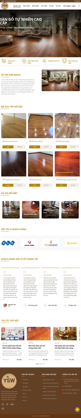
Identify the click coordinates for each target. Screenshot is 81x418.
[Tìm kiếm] (79, 6)
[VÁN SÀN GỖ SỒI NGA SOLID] (13, 125)
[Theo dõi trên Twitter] (77, 1)
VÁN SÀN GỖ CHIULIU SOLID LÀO (11, 179)
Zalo (8, 147)
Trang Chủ (17, 6)
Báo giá (19, 147)
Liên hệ (25, 400)
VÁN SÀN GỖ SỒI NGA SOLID (9, 141)
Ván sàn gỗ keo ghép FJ (49, 395)
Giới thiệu (25, 383)
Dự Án (51, 6)
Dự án (24, 393)
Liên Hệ (65, 6)
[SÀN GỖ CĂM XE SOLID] (40, 163)
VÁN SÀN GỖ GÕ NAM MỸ (36, 141)
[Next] (76, 340)
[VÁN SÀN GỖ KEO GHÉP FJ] (67, 125)
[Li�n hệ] (77, 409)
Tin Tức (58, 6)
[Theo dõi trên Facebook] (74, 1)
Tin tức (24, 397)
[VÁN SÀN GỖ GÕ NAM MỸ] (40, 125)
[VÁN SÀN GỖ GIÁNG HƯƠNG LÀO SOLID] (67, 163)
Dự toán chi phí (27, 390)
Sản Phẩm (35, 6)
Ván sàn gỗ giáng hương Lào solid (51, 387)
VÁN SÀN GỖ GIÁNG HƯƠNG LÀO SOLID (66, 179)
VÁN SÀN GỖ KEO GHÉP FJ (63, 141)
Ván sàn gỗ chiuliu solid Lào (50, 383)
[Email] (3, 408)
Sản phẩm (25, 386)
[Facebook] (7, 404)
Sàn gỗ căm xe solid (48, 379)
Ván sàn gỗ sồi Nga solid (50, 398)
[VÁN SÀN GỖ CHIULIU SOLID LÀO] (13, 163)
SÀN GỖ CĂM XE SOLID (35, 179)
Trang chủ (25, 379)
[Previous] (4, 340)
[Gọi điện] (3, 404)
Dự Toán (44, 6)
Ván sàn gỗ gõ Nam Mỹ (49, 391)
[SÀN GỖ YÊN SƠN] (6, 6)
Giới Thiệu (26, 6)
